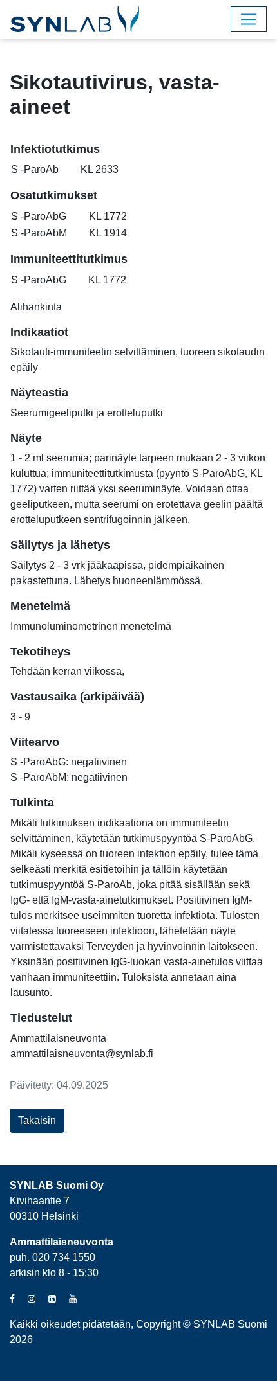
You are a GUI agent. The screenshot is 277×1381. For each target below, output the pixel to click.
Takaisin (37, 1120)
